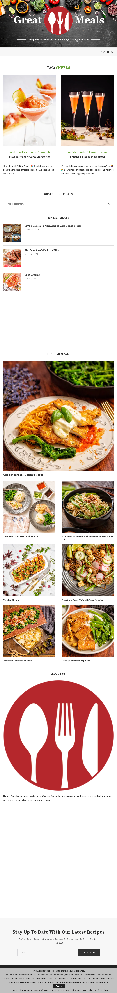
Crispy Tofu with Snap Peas (76, 661)
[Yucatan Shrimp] (29, 570)
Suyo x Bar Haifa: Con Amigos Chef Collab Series (53, 225)
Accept (59, 986)
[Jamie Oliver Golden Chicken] (29, 631)
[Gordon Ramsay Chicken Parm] (58, 416)
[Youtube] (108, 52)
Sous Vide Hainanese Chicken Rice (20, 536)
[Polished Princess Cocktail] (87, 110)
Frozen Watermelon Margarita (29, 157)
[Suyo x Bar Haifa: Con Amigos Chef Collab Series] (12, 233)
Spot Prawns (32, 274)
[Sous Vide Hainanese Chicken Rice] (29, 507)
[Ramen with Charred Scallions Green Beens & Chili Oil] (88, 507)
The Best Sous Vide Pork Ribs (42, 250)
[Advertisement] (58, 322)
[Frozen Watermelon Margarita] (29, 110)
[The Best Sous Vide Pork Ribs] (12, 258)
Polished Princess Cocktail (87, 157)
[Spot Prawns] (12, 282)
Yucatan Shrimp (11, 600)
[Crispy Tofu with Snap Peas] (88, 631)
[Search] (112, 52)
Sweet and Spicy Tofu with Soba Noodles (82, 600)
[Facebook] (101, 52)
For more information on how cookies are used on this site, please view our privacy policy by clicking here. (59, 990)
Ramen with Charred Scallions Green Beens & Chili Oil (87, 538)
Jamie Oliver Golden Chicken (17, 661)
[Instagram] (104, 52)
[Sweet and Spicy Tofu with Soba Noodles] (88, 570)
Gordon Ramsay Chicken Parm (23, 475)
